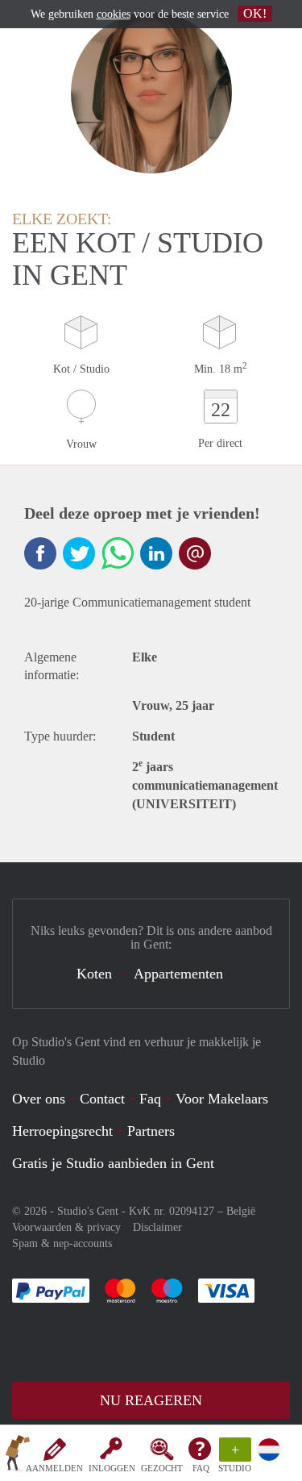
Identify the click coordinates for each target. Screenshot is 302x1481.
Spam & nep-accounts (62, 1243)
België (240, 1211)
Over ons (38, 1099)
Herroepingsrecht (62, 1131)
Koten (94, 974)
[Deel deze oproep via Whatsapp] (117, 553)
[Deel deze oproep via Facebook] (40, 553)
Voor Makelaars (222, 1099)
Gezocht (162, 1468)
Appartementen (178, 974)
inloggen (112, 1468)
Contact (102, 1099)
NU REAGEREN (151, 1400)
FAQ (200, 1468)
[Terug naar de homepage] (18, 1456)
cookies (113, 14)
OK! (255, 13)
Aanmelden (54, 1468)
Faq (150, 1099)
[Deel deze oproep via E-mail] (195, 553)
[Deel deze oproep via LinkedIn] (156, 553)
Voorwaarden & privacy (66, 1227)
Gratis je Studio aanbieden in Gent (113, 1163)
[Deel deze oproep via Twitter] (79, 553)
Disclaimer (157, 1227)
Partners (151, 1131)
